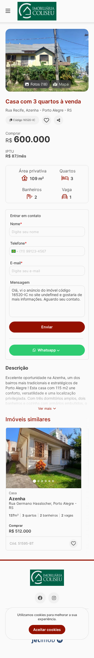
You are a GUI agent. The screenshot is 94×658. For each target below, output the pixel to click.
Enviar (47, 327)
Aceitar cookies (47, 629)
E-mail (16, 263)
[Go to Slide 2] (38, 481)
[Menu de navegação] (7, 11)
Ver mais (45, 408)
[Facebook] (40, 597)
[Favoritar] (46, 120)
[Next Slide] (84, 60)
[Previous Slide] (9, 60)
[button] (47, 60)
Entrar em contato (25, 215)
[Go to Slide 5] (49, 481)
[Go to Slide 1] (34, 481)
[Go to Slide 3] (42, 481)
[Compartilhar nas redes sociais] (58, 120)
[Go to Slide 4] (46, 481)
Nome (16, 224)
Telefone (18, 243)
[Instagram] (53, 597)
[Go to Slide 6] (53, 481)
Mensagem (20, 282)
